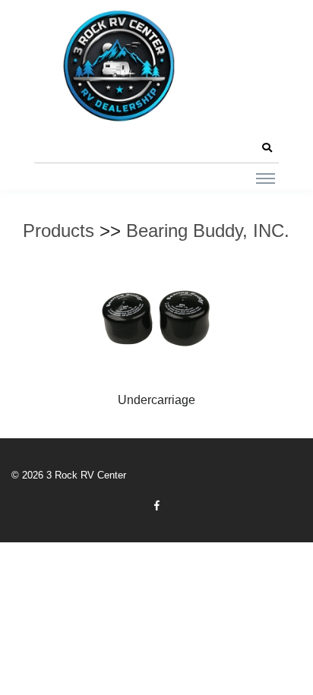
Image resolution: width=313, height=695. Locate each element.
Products (58, 230)
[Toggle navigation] (265, 178)
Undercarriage (156, 399)
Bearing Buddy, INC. (207, 230)
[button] (267, 148)
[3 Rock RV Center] (118, 66)
